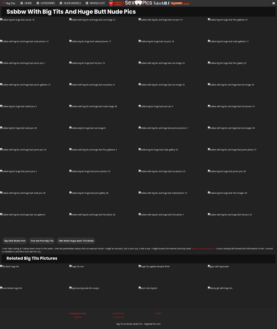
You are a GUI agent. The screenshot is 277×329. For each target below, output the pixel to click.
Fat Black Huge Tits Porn (34, 274)
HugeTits (78, 317)
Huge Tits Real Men (242, 274)
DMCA (159, 313)
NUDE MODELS (72, 3)
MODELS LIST (97, 3)
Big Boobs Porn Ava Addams (104, 274)
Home (28, 3)
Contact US (118, 317)
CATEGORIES (47, 3)
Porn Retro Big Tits (173, 296)
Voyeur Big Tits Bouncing (104, 296)
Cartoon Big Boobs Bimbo (34, 296)
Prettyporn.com (78, 313)
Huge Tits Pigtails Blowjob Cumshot (173, 274)
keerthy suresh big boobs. (204, 248)
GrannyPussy (118, 313)
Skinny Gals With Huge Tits (242, 296)
